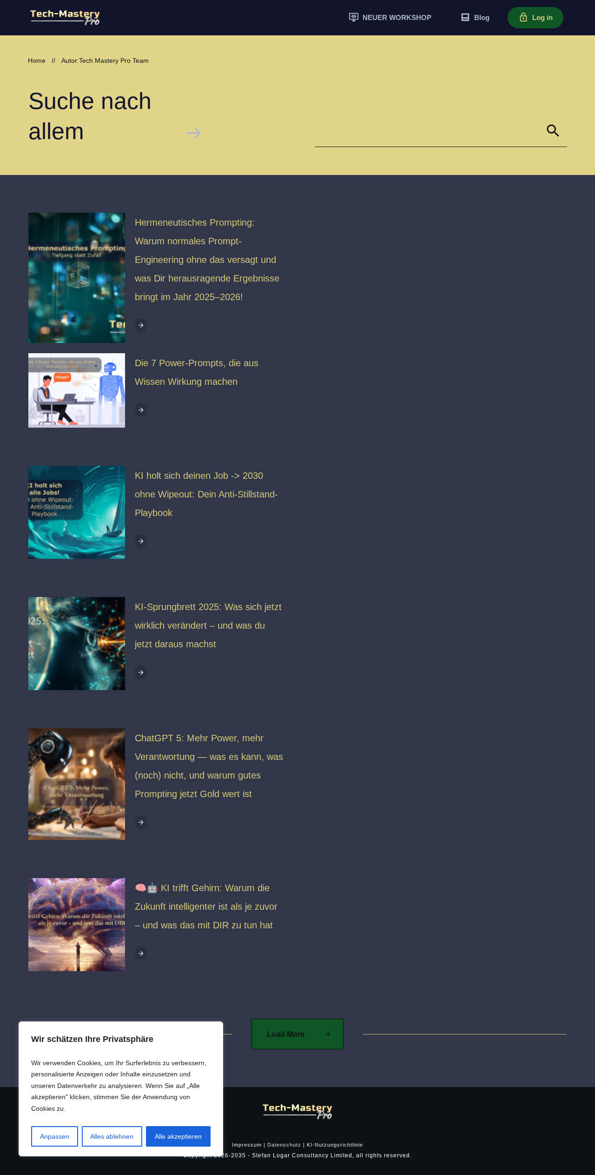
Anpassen (54, 1136)
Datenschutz (284, 1145)
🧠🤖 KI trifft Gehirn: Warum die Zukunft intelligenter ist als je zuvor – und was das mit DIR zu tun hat (206, 906)
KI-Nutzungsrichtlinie (335, 1145)
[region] (121, 1089)
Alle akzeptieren (178, 1136)
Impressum (247, 1145)
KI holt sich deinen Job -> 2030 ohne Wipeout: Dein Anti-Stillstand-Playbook (206, 494)
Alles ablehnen (111, 1136)
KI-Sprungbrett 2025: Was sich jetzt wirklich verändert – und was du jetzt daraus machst (208, 625)
